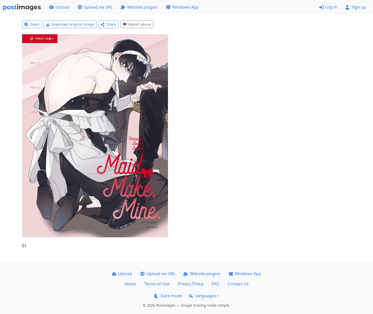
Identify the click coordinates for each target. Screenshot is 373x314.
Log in (331, 7)
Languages (205, 296)
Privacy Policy (191, 284)
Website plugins (142, 7)
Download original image (72, 24)
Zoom (34, 24)
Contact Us (238, 284)
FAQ (215, 284)
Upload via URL (98, 7)
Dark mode (171, 296)
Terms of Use (156, 284)
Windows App (185, 7)
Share (111, 24)
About (130, 284)
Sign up (358, 7)
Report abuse (139, 24)
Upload (63, 7)
